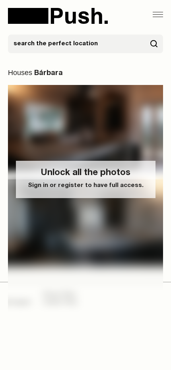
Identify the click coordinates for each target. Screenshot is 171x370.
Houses (20, 73)
